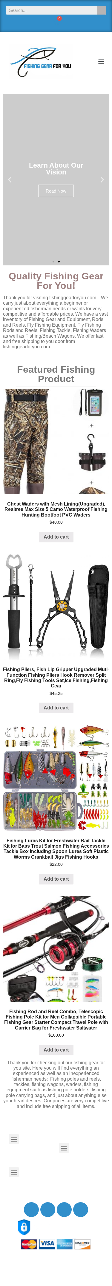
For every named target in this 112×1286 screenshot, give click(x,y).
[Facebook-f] (31, 1209)
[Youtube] (64, 1209)
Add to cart (56, 536)
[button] (101, 61)
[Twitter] (47, 1209)
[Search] (101, 10)
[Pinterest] (80, 1209)
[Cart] (56, 22)
